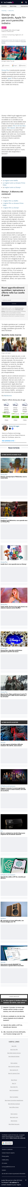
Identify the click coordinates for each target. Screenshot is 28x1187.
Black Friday (13, 6)
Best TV (14, 1083)
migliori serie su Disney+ (13, 187)
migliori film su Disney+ (11, 208)
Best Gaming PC (14, 1070)
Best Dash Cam (14, 1117)
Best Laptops (14, 1063)
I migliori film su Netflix (10, 201)
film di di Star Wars (19, 126)
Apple (9, 78)
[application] (14, 165)
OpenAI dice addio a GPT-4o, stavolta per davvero (12, 1026)
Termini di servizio (19, 308)
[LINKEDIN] (13, 429)
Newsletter (23, 65)
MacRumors (8, 396)
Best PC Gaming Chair (14, 1073)
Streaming (4, 10)
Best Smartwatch (14, 1090)
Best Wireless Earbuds (14, 1104)
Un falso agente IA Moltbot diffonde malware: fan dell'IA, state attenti (15, 1001)
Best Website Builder (14, 1056)
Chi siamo (4, 1163)
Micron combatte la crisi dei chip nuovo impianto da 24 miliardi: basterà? (14, 1018)
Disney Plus (11, 10)
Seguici (15, 65)
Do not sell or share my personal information (13, 1173)
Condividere (6, 65)
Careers (4, 1170)
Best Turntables (14, 1097)
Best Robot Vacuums (14, 1124)
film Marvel (11, 128)
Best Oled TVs (14, 1087)
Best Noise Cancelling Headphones (14, 1100)
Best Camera (14, 1114)
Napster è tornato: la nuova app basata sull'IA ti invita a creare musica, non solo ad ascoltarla (13, 1009)
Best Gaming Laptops (14, 1066)
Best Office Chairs (14, 1107)
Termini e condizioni (7, 1149)
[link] (6, 404)
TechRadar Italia (7, 30)
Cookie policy (5, 1159)
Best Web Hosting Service (14, 1053)
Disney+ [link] (6, 420)
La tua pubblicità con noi (8, 1166)
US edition (13, 1182)
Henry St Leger (16, 30)
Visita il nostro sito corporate (17, 1138)
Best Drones (14, 1121)
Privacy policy (5, 1156)
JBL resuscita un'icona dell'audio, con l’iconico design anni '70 (14, 1033)
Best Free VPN (14, 1049)
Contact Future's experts (8, 1153)
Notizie (4, 27)
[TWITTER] (10, 429)
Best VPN (14, 1046)
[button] (2, 2)
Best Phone (14, 1080)
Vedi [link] (6, 416)
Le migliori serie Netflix (10, 180)
